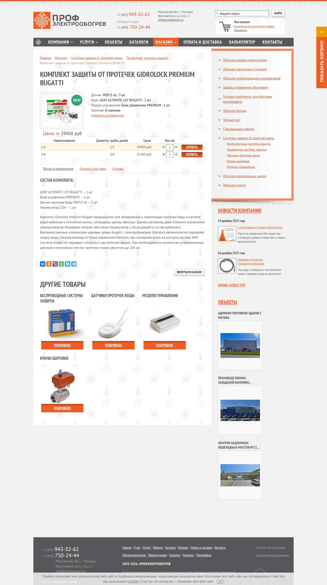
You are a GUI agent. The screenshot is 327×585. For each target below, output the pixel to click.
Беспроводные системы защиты (249, 144)
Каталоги (138, 42)
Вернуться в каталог (189, 272)
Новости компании (239, 210)
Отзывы (117, 169)
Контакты (272, 42)
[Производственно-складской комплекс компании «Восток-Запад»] (240, 410)
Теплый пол (231, 120)
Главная (38, 42)
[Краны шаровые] (62, 386)
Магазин (164, 42)
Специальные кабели (238, 129)
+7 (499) (133, 27)
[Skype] (67, 264)
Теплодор (174, 555)
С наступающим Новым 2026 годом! (260, 227)
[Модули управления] (164, 323)
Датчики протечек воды (243, 155)
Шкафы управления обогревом (245, 87)
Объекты (113, 42)
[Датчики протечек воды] (113, 323)
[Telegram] (74, 264)
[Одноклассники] (49, 264)
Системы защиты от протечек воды (96, 58)
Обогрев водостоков (134, 555)
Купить (192, 147)
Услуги (87, 42)
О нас (137, 547)
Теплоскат (188, 555)
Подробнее (62, 345)
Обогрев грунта (234, 185)
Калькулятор (242, 42)
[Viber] (55, 264)
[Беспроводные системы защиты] (62, 323)
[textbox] (242, 13)
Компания (58, 42)
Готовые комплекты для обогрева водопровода (247, 99)
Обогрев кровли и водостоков (244, 60)
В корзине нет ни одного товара (254, 26)
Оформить (240, 30)
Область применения (58, 169)
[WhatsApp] (61, 264)
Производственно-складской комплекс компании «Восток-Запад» (238, 382)
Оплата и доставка (203, 42)
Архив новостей (231, 285)
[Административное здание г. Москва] (240, 345)
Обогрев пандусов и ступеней (244, 69)
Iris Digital (279, 547)
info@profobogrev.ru (171, 20)
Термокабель (204, 555)
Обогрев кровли (157, 555)
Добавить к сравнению (107, 115)
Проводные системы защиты (147, 58)
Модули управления (241, 167)
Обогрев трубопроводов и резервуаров (251, 78)
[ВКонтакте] (42, 264)
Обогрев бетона (234, 111)
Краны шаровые (238, 161)
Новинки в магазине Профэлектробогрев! (251, 262)
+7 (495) (133, 15)
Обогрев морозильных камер (244, 176)
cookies (133, 581)
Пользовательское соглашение (272, 555)
